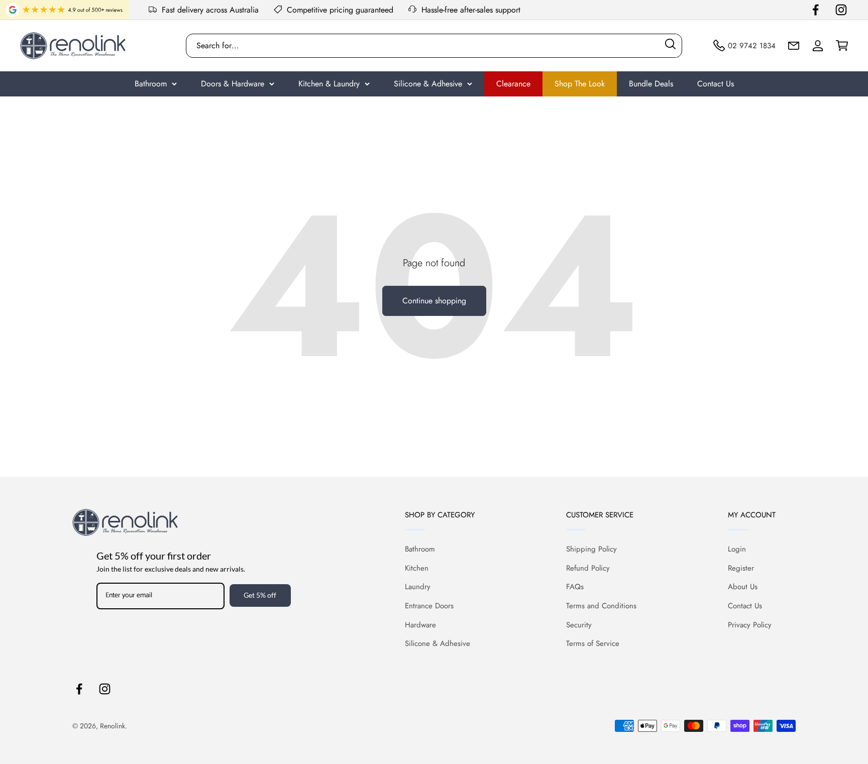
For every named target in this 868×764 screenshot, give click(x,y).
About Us (742, 586)
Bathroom (151, 83)
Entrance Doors (429, 605)
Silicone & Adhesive (428, 83)
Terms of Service (592, 643)
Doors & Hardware (232, 83)
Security (579, 624)
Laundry (417, 586)
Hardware (420, 624)
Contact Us (715, 83)
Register (741, 568)
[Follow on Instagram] (841, 10)
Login (737, 549)
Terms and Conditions (601, 605)
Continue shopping (434, 300)
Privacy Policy (750, 624)
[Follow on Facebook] (815, 10)
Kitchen (416, 568)
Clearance (513, 83)
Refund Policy (588, 568)
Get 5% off (260, 595)
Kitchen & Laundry (329, 83)
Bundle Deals (651, 83)
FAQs (575, 586)
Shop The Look (580, 83)
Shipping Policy (591, 549)
